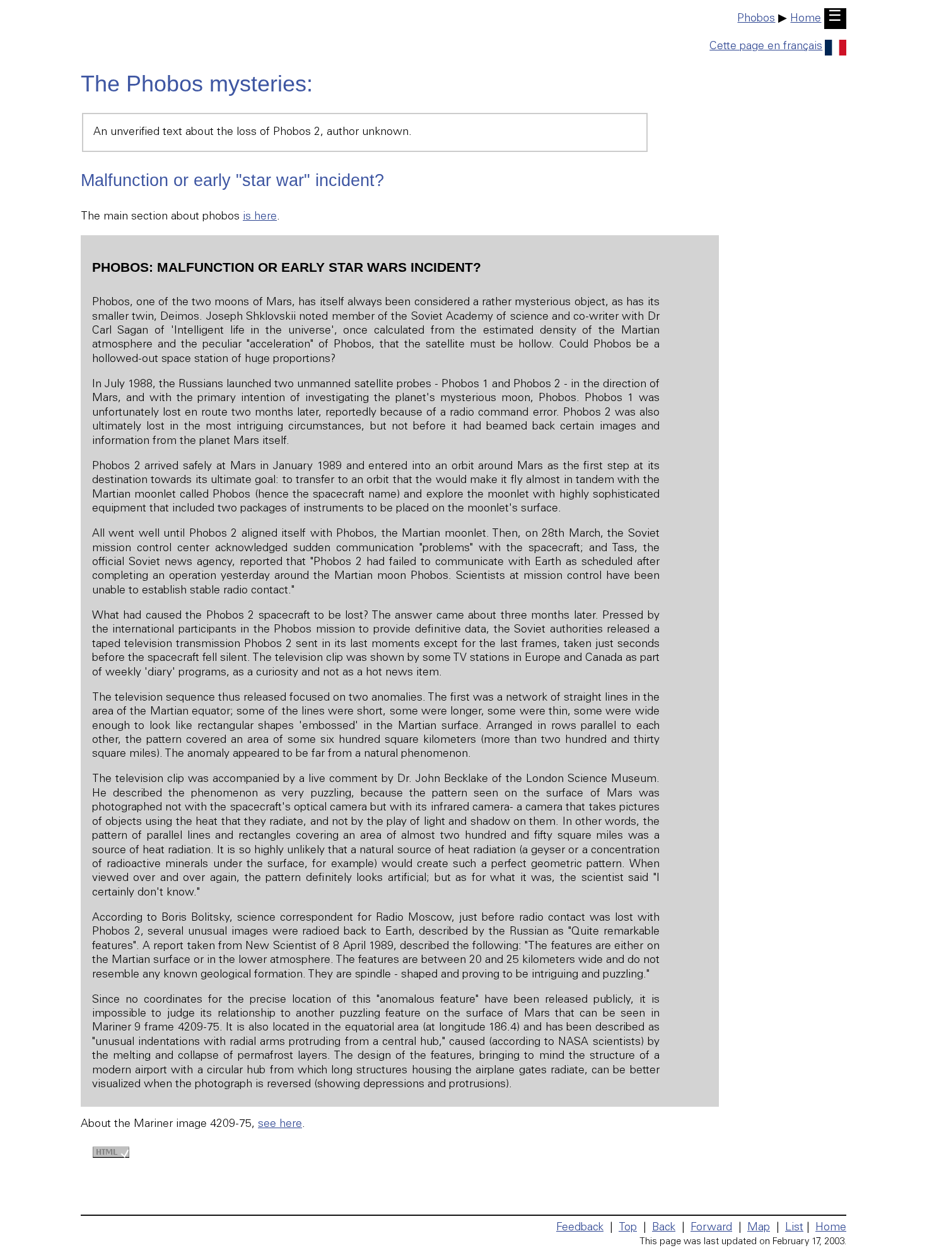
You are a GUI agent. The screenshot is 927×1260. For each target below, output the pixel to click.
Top (628, 1228)
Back (663, 1228)
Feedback (579, 1228)
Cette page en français (765, 46)
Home (805, 19)
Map (758, 1228)
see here (280, 1124)
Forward (711, 1228)
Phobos (756, 19)
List (794, 1228)
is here (260, 217)
